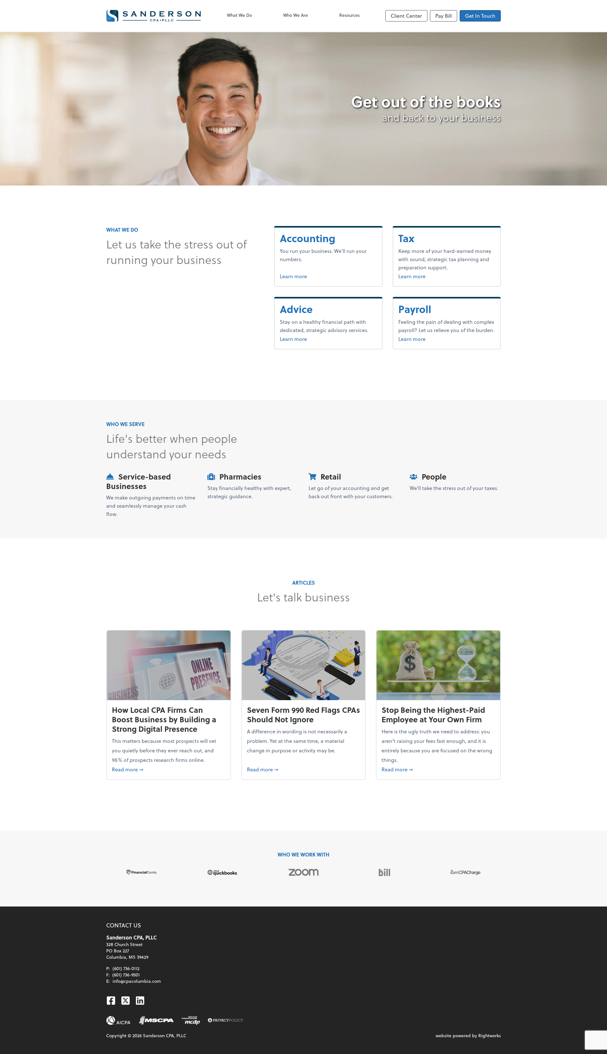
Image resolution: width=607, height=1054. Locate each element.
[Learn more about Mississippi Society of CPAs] (156, 1020)
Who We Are (295, 15)
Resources (349, 15)
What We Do (239, 15)
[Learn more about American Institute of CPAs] (118, 1020)
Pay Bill (443, 15)
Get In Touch (480, 15)
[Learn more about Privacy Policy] (225, 1020)
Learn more (315, 276)
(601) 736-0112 (126, 968)
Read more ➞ (168, 769)
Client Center (406, 15)
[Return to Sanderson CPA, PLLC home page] (153, 16)
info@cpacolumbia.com (137, 981)
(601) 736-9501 (126, 974)
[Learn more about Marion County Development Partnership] (190, 1020)
